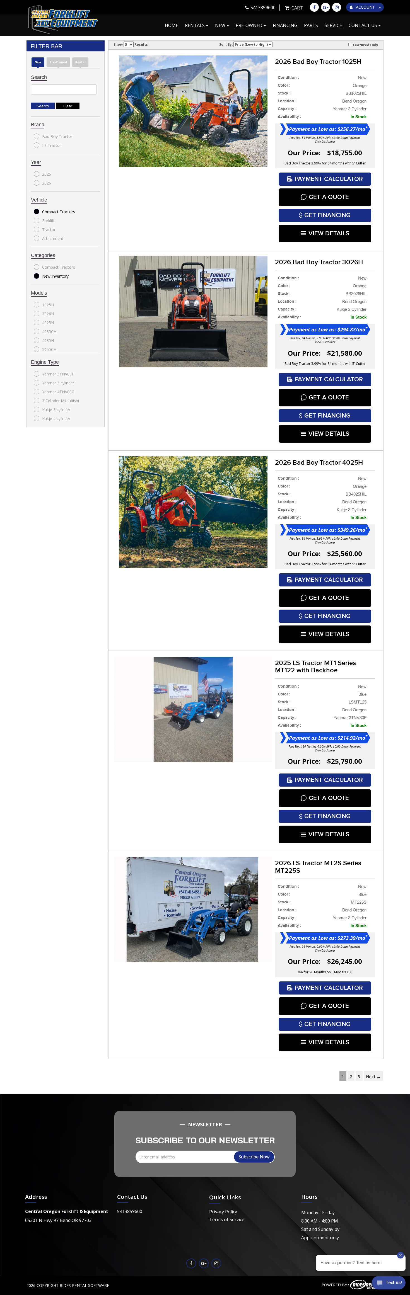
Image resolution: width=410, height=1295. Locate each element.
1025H (48, 304)
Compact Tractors (58, 211)
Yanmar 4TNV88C (58, 391)
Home (171, 25)
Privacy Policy (223, 1212)
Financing (285, 25)
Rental (80, 62)
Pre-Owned (250, 25)
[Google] (325, 7)
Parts (311, 25)
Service (333, 25)
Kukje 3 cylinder (56, 409)
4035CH (49, 331)
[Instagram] (336, 7)
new (38, 62)
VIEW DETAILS (328, 233)
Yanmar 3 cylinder (58, 382)
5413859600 (129, 1211)
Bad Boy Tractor (57, 136)
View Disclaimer (325, 142)
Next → (373, 1076)
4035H (48, 340)
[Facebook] (314, 7)
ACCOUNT (365, 7)
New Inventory (55, 276)
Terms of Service (226, 1219)
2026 (46, 174)
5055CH (49, 349)
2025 (46, 183)
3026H (48, 313)
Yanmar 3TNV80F (58, 374)
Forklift (48, 220)
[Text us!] (388, 1284)
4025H (48, 322)
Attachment (52, 238)
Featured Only (365, 45)
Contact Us (363, 25)
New (220, 25)
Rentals (195, 25)
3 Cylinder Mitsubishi (60, 400)
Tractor (49, 229)
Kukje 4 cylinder (56, 418)
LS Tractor (51, 145)
